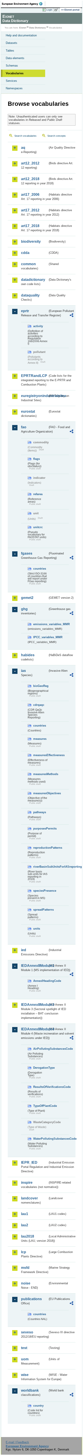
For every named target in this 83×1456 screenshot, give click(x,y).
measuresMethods (40, 774)
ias (23, 671)
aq (23, 147)
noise (25, 1283)
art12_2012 (30, 163)
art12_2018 (30, 179)
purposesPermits (40, 828)
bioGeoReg (40, 686)
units (36, 928)
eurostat (28, 411)
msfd (25, 1268)
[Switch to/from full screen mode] (56, 10)
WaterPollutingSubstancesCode (40, 1138)
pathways (39, 812)
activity (38, 326)
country (38, 1405)
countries (39, 568)
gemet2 (27, 598)
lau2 (24, 1225)
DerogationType (40, 1067)
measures (39, 738)
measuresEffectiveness (40, 755)
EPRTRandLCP (34, 376)
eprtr (25, 311)
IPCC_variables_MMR (40, 637)
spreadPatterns (40, 909)
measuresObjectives (40, 793)
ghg (24, 609)
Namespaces (14, 88)
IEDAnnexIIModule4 (34, 1029)
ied (23, 950)
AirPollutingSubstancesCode (40, 1048)
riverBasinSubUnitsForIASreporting (40, 866)
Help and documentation (21, 35)
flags (36, 458)
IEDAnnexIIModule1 (34, 966)
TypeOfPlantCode (40, 1105)
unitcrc (38, 527)
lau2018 (27, 1236)
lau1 (24, 1214)
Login (49, 9)
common (28, 264)
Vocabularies (14, 73)
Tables (10, 50)
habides (28, 655)
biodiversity (31, 241)
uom (25, 1359)
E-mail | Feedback (17, 1442)
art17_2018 (30, 226)
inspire (27, 1182)
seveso (27, 1332)
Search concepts (56, 135)
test (24, 1348)
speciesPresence (40, 890)
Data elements (15, 58)
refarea (37, 494)
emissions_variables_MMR (40, 624)
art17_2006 (30, 194)
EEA (23, 4)
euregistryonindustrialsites (34, 396)
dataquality (30, 295)
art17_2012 (30, 210)
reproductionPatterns (40, 847)
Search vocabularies (25, 135)
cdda (25, 253)
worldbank (30, 1390)
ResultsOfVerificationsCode (40, 1087)
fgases (26, 553)
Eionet (22, 27)
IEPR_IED (29, 1162)
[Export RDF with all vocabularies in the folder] (71, 315)
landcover (29, 1198)
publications (31, 1299)
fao (23, 427)
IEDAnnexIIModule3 (34, 1005)
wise (25, 1375)
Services (11, 80)
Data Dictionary (37, 27)
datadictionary (33, 280)
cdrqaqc (38, 705)
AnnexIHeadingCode (40, 980)
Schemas (12, 65)
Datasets (11, 43)
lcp (23, 1252)
